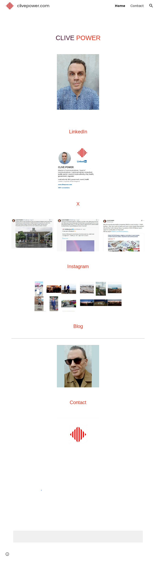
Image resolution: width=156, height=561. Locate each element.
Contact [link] (137, 5)
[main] (77, 37)
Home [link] (120, 5)
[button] (151, 6)
